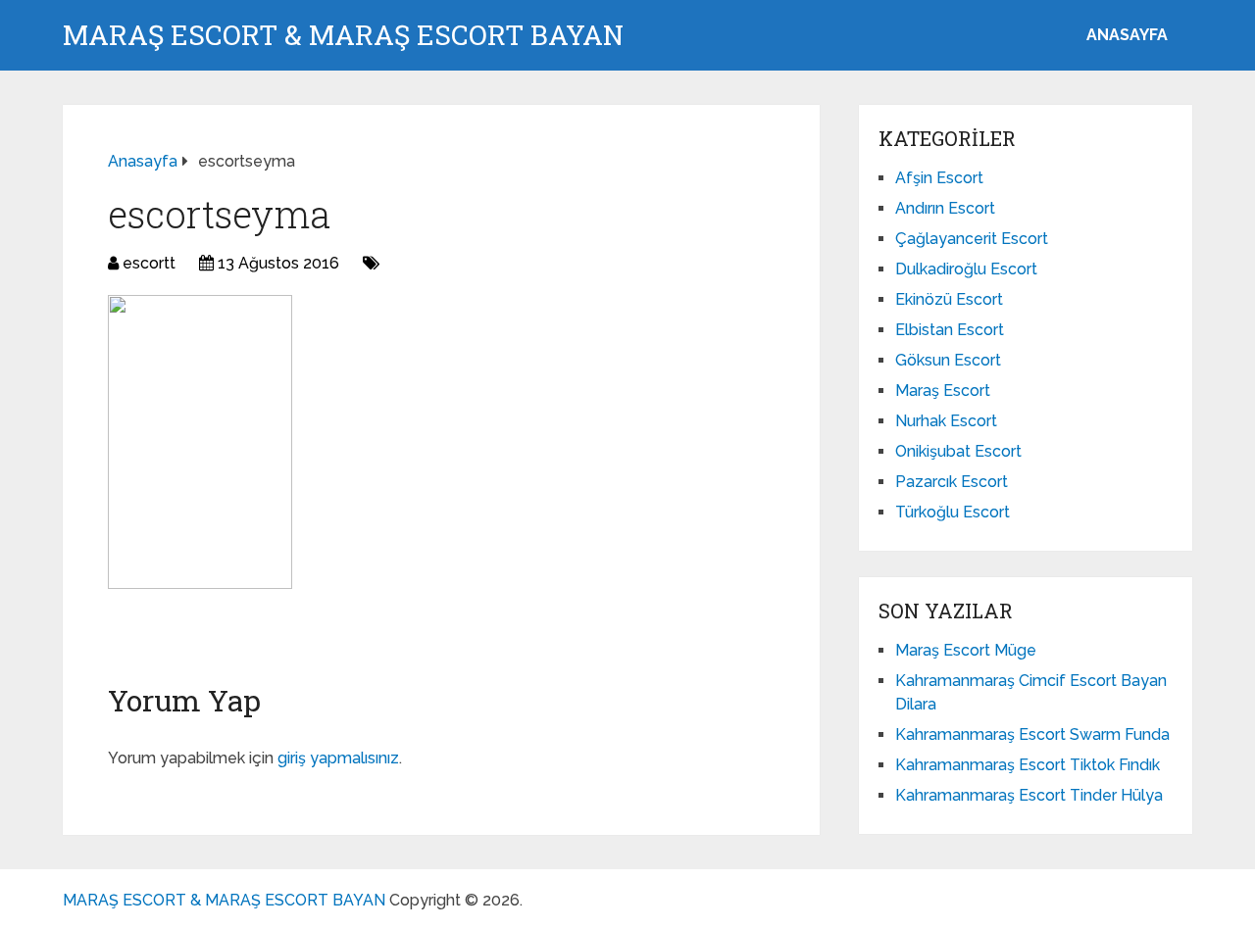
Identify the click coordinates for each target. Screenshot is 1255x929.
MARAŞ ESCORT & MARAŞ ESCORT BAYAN (343, 35)
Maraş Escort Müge (965, 650)
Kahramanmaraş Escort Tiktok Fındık (1027, 765)
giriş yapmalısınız (338, 758)
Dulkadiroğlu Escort (966, 269)
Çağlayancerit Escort (971, 238)
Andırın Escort (945, 208)
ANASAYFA (1127, 34)
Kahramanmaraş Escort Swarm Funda (1032, 734)
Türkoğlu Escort (952, 512)
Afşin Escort (939, 178)
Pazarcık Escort (951, 481)
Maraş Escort (942, 390)
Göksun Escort (948, 360)
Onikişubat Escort (958, 451)
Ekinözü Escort (949, 299)
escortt (149, 263)
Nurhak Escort (946, 421)
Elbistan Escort (949, 329)
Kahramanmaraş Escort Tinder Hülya (1029, 795)
